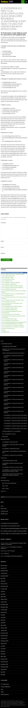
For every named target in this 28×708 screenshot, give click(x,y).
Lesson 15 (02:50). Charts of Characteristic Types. (13, 300)
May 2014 (3, 620)
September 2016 (4, 575)
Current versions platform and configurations (13, 353)
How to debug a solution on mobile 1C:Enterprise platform (14, 531)
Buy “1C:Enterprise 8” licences (9, 434)
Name (2, 241)
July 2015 (3, 591)
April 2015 (3, 594)
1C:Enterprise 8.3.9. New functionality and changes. (15, 415)
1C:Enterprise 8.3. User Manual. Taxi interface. (12, 455)
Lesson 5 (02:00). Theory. (7, 280)
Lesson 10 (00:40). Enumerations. (9, 289)
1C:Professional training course (9, 460)
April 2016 (3, 581)
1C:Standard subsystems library (9, 346)
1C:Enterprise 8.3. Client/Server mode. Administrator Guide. (14, 452)
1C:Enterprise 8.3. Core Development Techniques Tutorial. (13, 445)
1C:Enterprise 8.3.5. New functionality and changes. (15, 426)
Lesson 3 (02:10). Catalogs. (8, 277)
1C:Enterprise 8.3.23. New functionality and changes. (13, 360)
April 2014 (3, 622)
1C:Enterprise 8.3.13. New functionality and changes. (13, 400)
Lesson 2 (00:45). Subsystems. (8, 275)
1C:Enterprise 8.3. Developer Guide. (10, 442)
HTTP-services (11, 550)
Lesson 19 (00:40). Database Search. (10, 308)
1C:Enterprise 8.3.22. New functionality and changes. (13, 364)
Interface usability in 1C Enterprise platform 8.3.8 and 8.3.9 (14, 533)
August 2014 (4, 612)
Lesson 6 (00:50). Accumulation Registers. (11, 282)
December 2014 (4, 604)
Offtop (2, 691)
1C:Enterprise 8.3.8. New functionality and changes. (15, 417)
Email (2, 247)
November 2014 (4, 607)
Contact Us (3, 491)
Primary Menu (26, 1)
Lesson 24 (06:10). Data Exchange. (9, 318)
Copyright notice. (5, 331)
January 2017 (4, 568)
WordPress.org (4, 513)
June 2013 (3, 648)
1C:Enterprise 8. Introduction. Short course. (12, 467)
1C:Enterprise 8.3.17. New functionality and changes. (13, 384)
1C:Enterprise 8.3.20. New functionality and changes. (13, 372)
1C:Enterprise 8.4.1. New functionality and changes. (15, 428)
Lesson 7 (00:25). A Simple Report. (9, 284)
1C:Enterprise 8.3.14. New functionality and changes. (13, 396)
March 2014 (3, 625)
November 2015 (4, 586)
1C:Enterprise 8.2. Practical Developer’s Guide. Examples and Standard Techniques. (12, 474)
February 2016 (4, 583)
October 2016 (4, 573)
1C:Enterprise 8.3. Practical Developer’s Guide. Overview (12, 464)
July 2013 (3, 646)
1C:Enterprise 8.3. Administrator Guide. (11, 448)
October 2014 (4, 609)
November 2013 (4, 635)
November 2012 (4, 664)
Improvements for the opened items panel (10, 525)
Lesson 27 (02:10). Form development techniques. (13, 325)
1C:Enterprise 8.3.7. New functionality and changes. (15, 420)
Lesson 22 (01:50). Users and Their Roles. (11, 314)
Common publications (5, 686)
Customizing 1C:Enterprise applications (9, 523)
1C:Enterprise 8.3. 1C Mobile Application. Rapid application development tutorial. (12, 470)
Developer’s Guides (5, 439)
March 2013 (3, 656)
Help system (3, 477)
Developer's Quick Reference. (8, 328)
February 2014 (4, 627)
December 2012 (4, 661)
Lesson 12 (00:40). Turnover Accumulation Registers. (13, 293)
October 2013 (4, 638)
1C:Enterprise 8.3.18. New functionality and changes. (13, 380)
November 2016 (4, 570)
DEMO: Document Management (9, 483)
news (2, 689)
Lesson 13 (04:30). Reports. (8, 295)
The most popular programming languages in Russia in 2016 (14, 528)
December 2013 (4, 633)
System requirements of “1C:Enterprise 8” (11, 431)
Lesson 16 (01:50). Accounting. (8, 301)
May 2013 (3, 651)
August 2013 (4, 643)
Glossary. (4, 330)
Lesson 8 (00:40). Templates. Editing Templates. (12, 285)
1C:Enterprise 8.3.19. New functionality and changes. (13, 376)
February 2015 (4, 599)
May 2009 (3, 674)
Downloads (5, 436)
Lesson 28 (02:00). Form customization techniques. (13, 326)
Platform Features (5, 694)
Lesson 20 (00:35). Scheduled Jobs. (9, 309)
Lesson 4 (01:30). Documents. (8, 279)
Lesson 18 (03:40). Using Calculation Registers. (12, 306)
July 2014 (3, 614)
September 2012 (4, 666)
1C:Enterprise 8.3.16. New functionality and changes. (13, 388)
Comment (3, 222)
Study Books (4, 457)
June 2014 (3, 617)
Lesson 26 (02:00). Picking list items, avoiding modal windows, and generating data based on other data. (14, 323)
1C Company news (5, 684)
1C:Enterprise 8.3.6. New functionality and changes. (15, 423)
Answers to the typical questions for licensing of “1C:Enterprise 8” (13, 350)
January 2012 (4, 669)
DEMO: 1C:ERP (5, 485)
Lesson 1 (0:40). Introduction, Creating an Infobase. (13, 274)
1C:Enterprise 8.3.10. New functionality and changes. (13, 412)
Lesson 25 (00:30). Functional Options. (10, 320)
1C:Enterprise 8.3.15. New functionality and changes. (13, 392)
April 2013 (3, 653)
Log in (2, 506)
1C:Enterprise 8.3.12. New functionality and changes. (13, 404)
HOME (2, 341)
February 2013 (4, 659)
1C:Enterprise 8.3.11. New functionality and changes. (13, 408)
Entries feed (3, 508)
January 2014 (4, 630)
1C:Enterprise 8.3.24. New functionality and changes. (13, 356)
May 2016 (3, 578)
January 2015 (4, 601)
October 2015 (4, 588)
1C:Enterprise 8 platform (6, 343)
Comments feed (4, 511)
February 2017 (4, 565)
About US (6, 553)
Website (3, 253)
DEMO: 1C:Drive (5, 488)
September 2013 (4, 640)
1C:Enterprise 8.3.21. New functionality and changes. (13, 368)
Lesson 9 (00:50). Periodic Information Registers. (12, 287)
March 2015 (3, 596)
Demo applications (5, 480)
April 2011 (3, 672)
